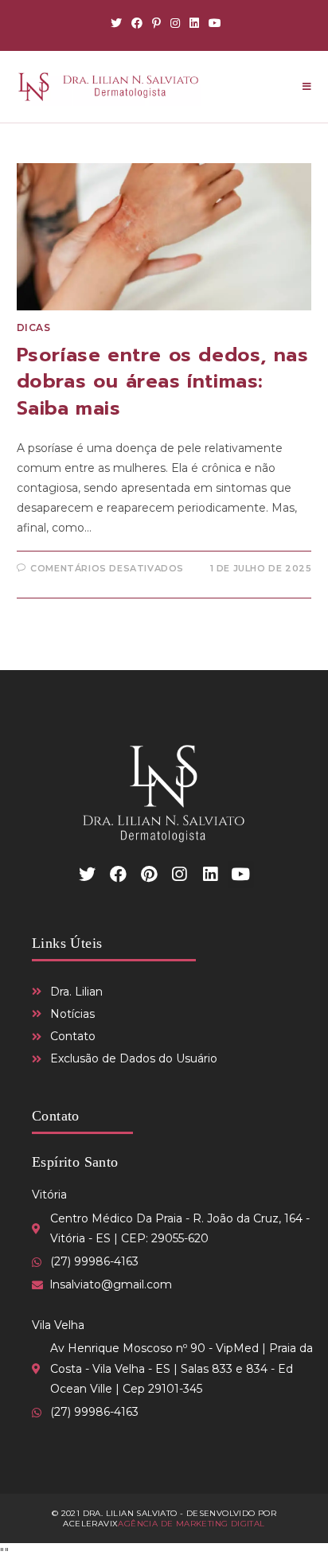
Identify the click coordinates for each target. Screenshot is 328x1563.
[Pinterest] (156, 23)
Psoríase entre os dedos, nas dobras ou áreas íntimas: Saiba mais (163, 382)
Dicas (34, 327)
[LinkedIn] (194, 23)
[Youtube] (212, 23)
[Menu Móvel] (307, 87)
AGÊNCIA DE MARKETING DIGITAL (191, 1523)
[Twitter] (116, 23)
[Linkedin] (210, 874)
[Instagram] (175, 23)
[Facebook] (137, 23)
